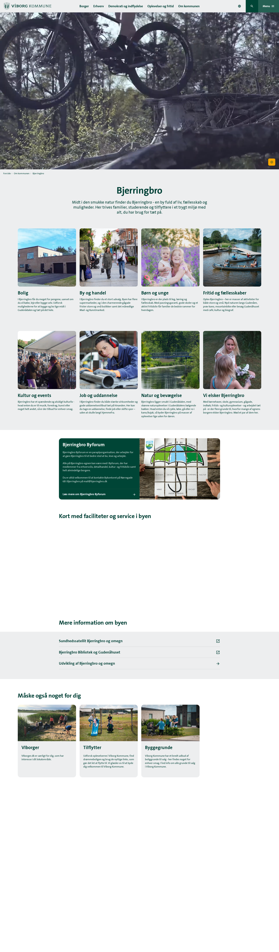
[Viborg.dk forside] (27, 6)
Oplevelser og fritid (160, 6)
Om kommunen (189, 6)
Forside (7, 173)
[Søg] (252, 6)
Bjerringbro (38, 173)
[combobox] (239, 6)
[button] (271, 162)
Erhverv (98, 6)
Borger (84, 6)
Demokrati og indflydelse (125, 6)
